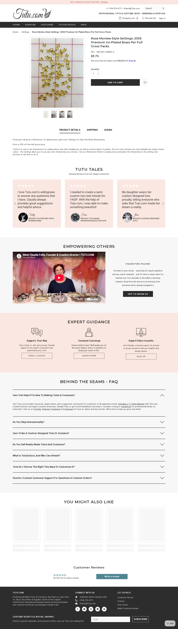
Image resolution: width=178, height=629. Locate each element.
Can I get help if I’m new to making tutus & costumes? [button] (44, 395)
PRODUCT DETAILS (69, 129)
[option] (58, 73)
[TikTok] (97, 609)
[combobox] (152, 8)
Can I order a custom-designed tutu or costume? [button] (41, 433)
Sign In (162, 18)
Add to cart (115, 82)
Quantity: (95, 69)
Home (15, 32)
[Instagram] (84, 609)
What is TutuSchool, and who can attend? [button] (36, 455)
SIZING (108, 129)
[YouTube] (104, 609)
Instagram (68, 409)
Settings (25, 32)
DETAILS (105, 2)
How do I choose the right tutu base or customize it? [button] (44, 466)
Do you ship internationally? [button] (28, 422)
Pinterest (46, 409)
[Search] (154, 8)
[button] (15, 203)
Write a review (112, 576)
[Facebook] (77, 609)
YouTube (37, 409)
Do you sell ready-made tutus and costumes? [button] (39, 444)
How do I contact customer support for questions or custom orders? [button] (52, 478)
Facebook (55, 409)
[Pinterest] (91, 609)
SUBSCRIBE (140, 619)
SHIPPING (92, 129)
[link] (145, 82)
